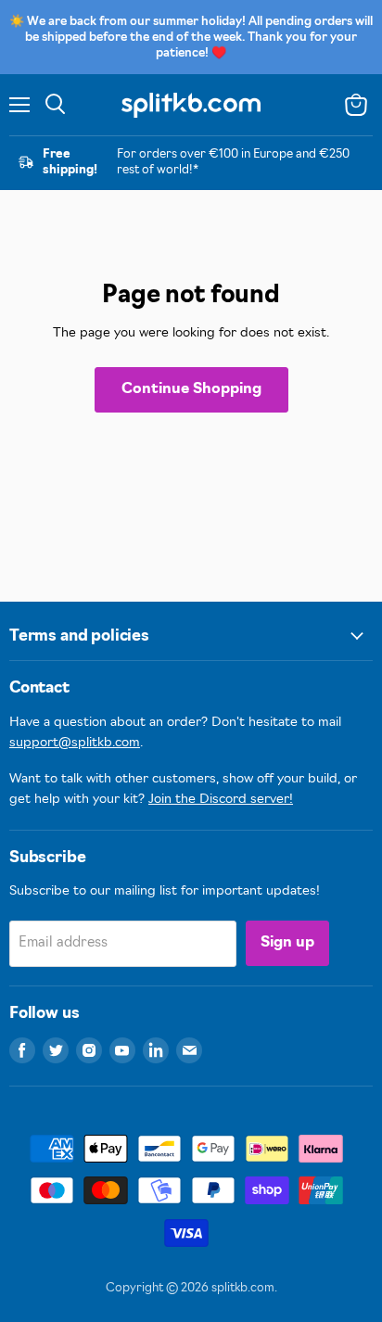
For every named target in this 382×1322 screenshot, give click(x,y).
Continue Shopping (191, 389)
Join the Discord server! (220, 800)
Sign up (287, 942)
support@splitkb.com (74, 743)
